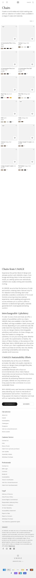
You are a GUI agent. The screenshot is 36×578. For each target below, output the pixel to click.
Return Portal (5, 446)
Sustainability (10, 404)
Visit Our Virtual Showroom (10, 482)
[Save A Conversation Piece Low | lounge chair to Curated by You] (15, 64)
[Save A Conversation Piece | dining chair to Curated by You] (15, 39)
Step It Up (6, 94)
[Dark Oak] (5, 48)
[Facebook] (3, 549)
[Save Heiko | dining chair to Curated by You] (32, 114)
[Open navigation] (3, 2)
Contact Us (5, 440)
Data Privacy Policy (7, 497)
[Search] (32, 2)
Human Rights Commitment (10, 499)
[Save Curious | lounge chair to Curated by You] (32, 39)
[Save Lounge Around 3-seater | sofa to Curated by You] (15, 162)
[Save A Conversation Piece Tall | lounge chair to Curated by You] (32, 64)
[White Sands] (22, 97)
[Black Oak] (8, 48)
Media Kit (4, 474)
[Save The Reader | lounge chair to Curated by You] (32, 162)
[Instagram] (7, 549)
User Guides (5, 451)
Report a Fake (6, 513)
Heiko (23, 118)
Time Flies (24, 94)
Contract (4, 471)
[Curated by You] (6, 2)
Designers (26, 404)
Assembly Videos (7, 454)
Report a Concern (7, 516)
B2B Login (5, 468)
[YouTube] (10, 549)
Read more (12, 546)
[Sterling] (25, 97)
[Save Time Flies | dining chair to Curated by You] (32, 90)
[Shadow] (28, 97)
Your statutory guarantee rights (11, 521)
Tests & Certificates (7, 479)
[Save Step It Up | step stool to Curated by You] (15, 90)
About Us (4, 415)
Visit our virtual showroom (9, 429)
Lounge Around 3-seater (8, 166)
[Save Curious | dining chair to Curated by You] (15, 138)
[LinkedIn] (14, 549)
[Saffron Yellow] (11, 97)
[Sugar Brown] (19, 97)
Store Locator (6, 431)
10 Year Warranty (7, 508)
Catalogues (5, 423)
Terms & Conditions (7, 505)
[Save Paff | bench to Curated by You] (15, 114)
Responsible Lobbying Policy (10, 502)
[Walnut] (11, 48)
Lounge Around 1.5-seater (26, 142)
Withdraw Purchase (7, 457)
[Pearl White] (5, 97)
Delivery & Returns (7, 494)
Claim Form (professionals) (9, 485)
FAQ (3, 443)
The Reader (24, 166)
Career (4, 418)
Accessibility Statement (9, 510)
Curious (23, 43)
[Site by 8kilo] (22, 561)
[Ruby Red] (8, 97)
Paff (3, 118)
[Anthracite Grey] (2, 97)
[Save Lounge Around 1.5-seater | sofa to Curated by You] (32, 138)
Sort (31, 21)
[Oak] (2, 48)
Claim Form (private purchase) (11, 448)
